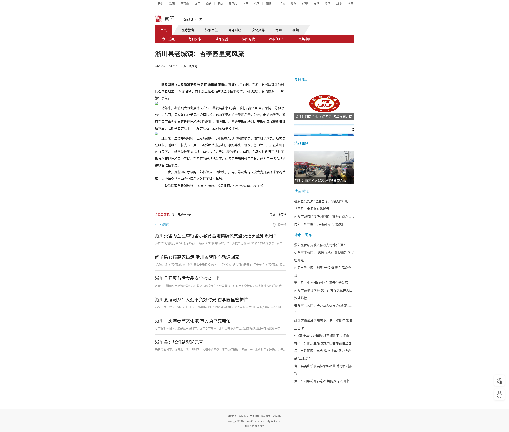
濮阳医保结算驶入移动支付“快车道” (319, 245)
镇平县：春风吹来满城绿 (311, 209)
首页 (163, 30)
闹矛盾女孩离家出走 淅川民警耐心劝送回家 (197, 257)
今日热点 (168, 39)
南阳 (245, 3)
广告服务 (254, 416)
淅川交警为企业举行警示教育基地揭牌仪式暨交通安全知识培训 (216, 235)
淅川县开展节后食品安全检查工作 (188, 278)
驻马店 (233, 3)
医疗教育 (188, 30)
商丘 (209, 3)
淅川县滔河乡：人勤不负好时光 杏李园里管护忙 (201, 299)
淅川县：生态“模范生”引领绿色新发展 (321, 283)
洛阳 (172, 3)
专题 (278, 30)
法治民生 (211, 30)
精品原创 (187, 19)
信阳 (257, 3)
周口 (220, 3)
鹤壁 (305, 3)
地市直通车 (277, 39)
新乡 (339, 3)
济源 (350, 3)
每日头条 (195, 39)
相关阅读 (162, 225)
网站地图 (277, 416)
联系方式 (265, 416)
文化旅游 (258, 30)
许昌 (197, 3)
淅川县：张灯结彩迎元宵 (179, 342)
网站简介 (232, 416)
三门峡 (281, 3)
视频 (295, 30)
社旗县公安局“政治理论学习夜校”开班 (321, 201)
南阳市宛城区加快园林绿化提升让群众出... (324, 216)
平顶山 (185, 3)
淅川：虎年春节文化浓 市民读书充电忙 (193, 320)
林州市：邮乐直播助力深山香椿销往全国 (323, 343)
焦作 (293, 3)
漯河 (327, 3)
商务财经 (234, 30)
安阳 (316, 3)
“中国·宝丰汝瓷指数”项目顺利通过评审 (321, 336)
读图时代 (248, 39)
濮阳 (268, 3)
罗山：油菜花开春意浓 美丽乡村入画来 (321, 381)
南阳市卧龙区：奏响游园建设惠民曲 (319, 224)
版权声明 (243, 416)
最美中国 (304, 39)
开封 (160, 3)
